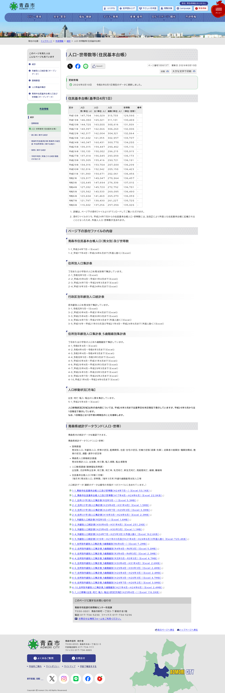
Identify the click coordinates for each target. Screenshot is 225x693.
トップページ (46, 41)
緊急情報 (202, 8)
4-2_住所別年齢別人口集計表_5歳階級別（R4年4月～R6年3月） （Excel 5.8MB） (114, 549)
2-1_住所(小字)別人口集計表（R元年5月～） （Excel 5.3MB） (104, 500)
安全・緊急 (60, 16)
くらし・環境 (34, 16)
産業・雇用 (136, 16)
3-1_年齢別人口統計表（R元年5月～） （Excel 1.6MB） (100, 520)
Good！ (100, 66)
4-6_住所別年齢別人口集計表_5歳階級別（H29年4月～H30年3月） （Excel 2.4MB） (116, 568)
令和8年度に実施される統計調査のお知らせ (44, 157)
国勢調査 (36, 80)
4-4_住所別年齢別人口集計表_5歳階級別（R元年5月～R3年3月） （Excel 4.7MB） (114, 558)
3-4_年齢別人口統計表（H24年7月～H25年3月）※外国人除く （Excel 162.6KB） (115, 534)
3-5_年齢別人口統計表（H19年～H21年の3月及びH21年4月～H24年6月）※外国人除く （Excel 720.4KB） (129, 539)
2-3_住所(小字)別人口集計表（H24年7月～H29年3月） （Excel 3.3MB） (111, 510)
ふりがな (111, 8)
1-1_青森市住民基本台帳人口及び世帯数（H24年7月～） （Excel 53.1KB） (111, 491)
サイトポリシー (53, 666)
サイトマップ (70, 666)
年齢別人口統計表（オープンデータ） (44, 72)
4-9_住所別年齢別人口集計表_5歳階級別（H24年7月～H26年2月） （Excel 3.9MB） (116, 583)
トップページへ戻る (189, 630)
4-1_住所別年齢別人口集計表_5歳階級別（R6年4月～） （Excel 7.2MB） (109, 544)
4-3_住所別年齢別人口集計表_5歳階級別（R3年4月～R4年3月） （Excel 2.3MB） (114, 554)
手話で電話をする (88, 666)
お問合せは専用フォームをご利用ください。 (100, 619)
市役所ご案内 (35, 666)
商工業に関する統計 (39, 135)
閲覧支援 (168, 8)
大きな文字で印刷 (181, 71)
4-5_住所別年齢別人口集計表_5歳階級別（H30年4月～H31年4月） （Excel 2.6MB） (116, 563)
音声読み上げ (129, 8)
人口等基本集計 (39, 87)
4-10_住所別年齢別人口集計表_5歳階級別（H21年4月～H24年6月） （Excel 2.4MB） (117, 587)
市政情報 (191, 16)
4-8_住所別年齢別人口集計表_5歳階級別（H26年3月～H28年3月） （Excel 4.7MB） (116, 578)
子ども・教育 (110, 16)
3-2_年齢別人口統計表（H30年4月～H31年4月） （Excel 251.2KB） (108, 525)
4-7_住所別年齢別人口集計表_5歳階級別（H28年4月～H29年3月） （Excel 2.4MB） (116, 573)
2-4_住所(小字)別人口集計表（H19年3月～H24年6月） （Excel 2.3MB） (110, 515)
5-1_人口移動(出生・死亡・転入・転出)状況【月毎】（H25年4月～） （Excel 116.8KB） (116, 592)
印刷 (163, 71)
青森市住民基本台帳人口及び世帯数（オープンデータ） (45, 95)
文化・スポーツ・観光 (164, 16)
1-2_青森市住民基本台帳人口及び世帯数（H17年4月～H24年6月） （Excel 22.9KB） (117, 495)
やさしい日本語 (149, 8)
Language (185, 8)
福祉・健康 (85, 16)
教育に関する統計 (38, 150)
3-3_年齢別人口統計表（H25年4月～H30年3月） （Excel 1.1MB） (107, 529)
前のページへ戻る (166, 630)
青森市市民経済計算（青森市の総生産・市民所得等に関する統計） (45, 142)
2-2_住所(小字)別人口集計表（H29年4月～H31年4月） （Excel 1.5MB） (110, 505)
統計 (69, 41)
